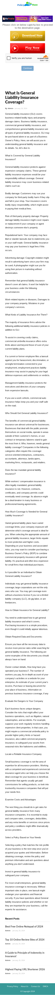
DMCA (45, 986)
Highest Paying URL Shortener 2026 (25, 969)
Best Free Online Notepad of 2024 (24, 926)
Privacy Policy (12, 986)
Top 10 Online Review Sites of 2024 (24, 939)
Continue (27, 68)
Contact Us (35, 986)
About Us (24, 986)
